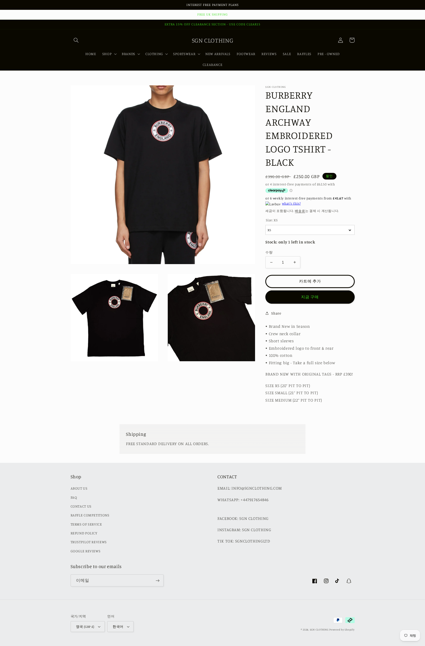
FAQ (74, 497)
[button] (76, 40)
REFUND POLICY (84, 533)
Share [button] (276, 313)
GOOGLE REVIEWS (86, 551)
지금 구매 (310, 296)
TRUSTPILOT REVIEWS (89, 542)
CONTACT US (81, 506)
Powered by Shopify (341, 629)
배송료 (300, 210)
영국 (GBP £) (85, 627)
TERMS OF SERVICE (86, 524)
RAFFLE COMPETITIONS (90, 515)
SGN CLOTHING (319, 629)
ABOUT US (79, 488)
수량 (269, 252)
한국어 (118, 627)
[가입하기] (157, 580)
